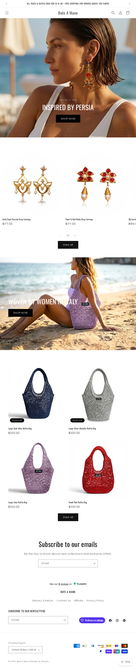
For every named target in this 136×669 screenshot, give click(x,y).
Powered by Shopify (39, 661)
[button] (7, 12)
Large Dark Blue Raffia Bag (20, 428)
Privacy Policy (95, 600)
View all (68, 244)
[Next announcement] (129, 3)
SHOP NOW (68, 118)
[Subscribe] (94, 563)
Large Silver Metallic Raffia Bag (82, 428)
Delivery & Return (42, 600)
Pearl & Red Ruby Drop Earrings (79, 219)
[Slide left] (60, 235)
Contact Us (64, 600)
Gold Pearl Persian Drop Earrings (16, 219)
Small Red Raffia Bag (78, 502)
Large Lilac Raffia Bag (17, 502)
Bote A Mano (23, 661)
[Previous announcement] (6, 3)
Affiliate (78, 600)
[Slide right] (75, 235)
